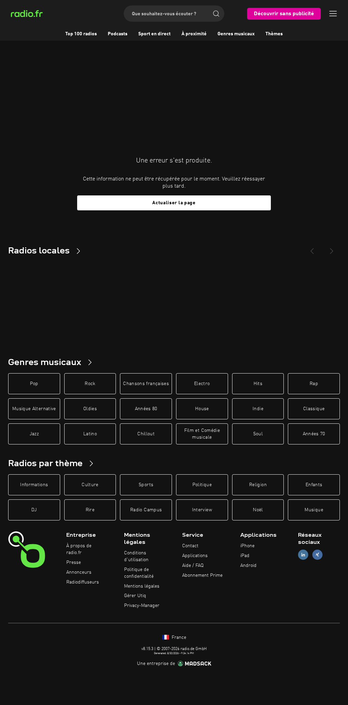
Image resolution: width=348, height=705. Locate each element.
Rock (90, 383)
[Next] (332, 248)
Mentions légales (141, 586)
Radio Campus (146, 510)
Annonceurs (78, 572)
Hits (258, 383)
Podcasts (117, 34)
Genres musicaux (236, 34)
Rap (314, 383)
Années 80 (146, 408)
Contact (190, 546)
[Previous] (312, 248)
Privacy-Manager (141, 605)
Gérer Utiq (135, 595)
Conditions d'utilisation (136, 556)
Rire (90, 510)
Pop (34, 383)
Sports (146, 484)
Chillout (146, 434)
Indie (258, 408)
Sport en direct (154, 34)
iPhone (247, 546)
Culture (90, 484)
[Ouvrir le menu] (333, 13)
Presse (73, 562)
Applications (195, 555)
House (202, 408)
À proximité (194, 34)
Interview (202, 510)
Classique (314, 408)
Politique (202, 484)
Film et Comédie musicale (202, 434)
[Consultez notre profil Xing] (317, 554)
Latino (90, 434)
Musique (313, 510)
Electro (202, 383)
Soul (258, 434)
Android (248, 565)
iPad (244, 555)
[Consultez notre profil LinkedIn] (303, 554)
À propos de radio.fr (78, 549)
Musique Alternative (34, 408)
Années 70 (314, 434)
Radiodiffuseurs (82, 582)
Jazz (34, 434)
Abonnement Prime (202, 575)
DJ (34, 510)
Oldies (90, 408)
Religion (258, 484)
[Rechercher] (216, 13)
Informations (34, 484)
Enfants (314, 484)
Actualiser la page (174, 203)
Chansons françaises (146, 383)
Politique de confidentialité (139, 573)
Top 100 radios (81, 34)
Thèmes (274, 34)
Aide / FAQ (193, 565)
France (178, 637)
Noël (258, 510)
